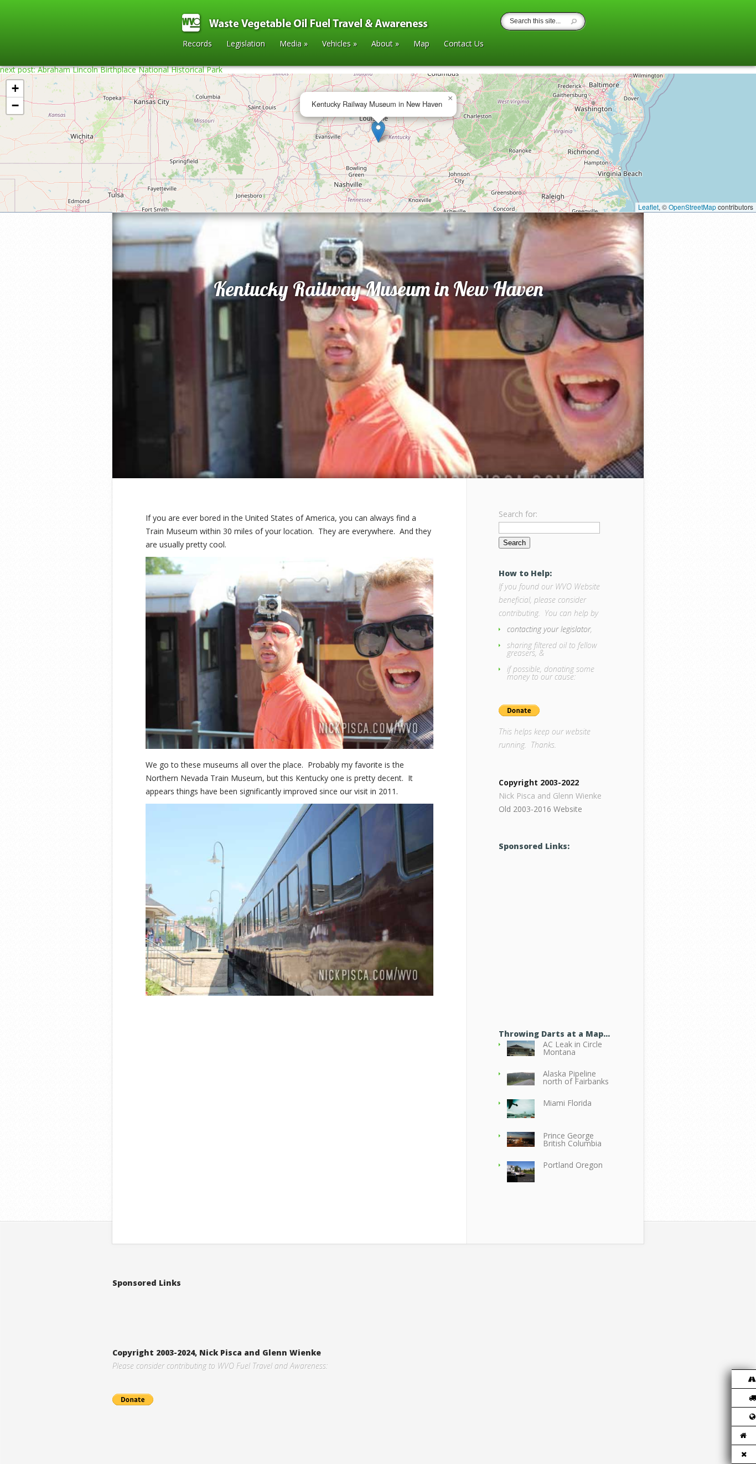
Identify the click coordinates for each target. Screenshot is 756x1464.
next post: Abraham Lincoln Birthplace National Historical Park (111, 69)
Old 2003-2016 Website (540, 809)
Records (197, 44)
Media (293, 44)
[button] (378, 131)
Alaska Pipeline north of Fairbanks (576, 1077)
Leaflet (648, 206)
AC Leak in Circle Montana (572, 1048)
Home (135, 200)
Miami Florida (567, 1103)
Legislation (245, 44)
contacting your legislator (549, 629)
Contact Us (464, 44)
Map (421, 44)
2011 (159, 200)
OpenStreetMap (692, 206)
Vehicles (339, 44)
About (385, 44)
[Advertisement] (241, 1306)
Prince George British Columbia (572, 1139)
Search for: (518, 514)
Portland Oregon (573, 1165)
